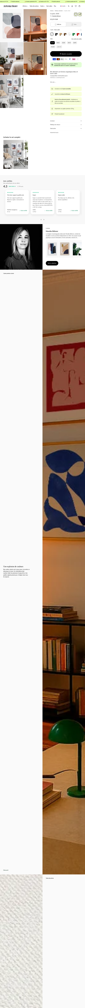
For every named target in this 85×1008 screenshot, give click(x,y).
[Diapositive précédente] (78, 30)
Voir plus (52, 82)
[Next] (44, 220)
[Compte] (72, 6)
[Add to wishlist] (76, 14)
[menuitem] (55, 6)
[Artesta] (12, 6)
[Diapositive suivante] (81, 30)
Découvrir (5, 870)
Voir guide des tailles (76, 39)
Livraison (52, 121)
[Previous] (41, 220)
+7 (78, 59)
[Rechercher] (68, 6)
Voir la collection (52, 263)
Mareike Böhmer (56, 16)
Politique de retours (55, 124)
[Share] (80, 14)
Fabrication (53, 128)
